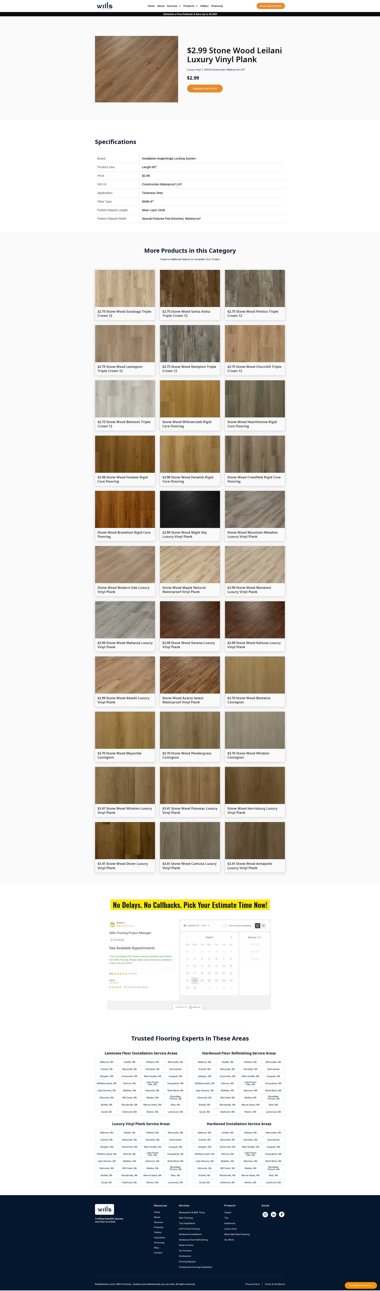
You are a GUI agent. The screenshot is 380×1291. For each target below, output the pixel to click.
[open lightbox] (136, 69)
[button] (174, 6)
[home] (104, 6)
